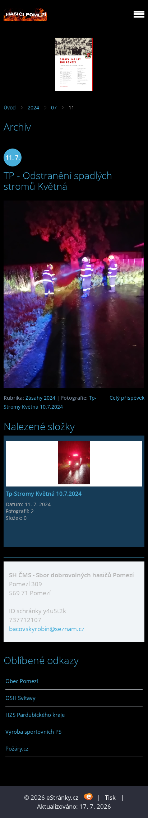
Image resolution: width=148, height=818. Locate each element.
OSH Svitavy (20, 697)
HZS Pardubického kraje (35, 714)
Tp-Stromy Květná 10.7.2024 (44, 494)
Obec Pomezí (21, 681)
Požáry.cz (16, 748)
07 (54, 107)
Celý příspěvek (127, 397)
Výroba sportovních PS (33, 731)
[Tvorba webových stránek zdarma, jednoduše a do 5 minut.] (88, 796)
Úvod (10, 107)
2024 (33, 107)
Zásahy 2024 (40, 397)
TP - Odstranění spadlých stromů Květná (58, 181)
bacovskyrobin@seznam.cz (46, 629)
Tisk (110, 797)
